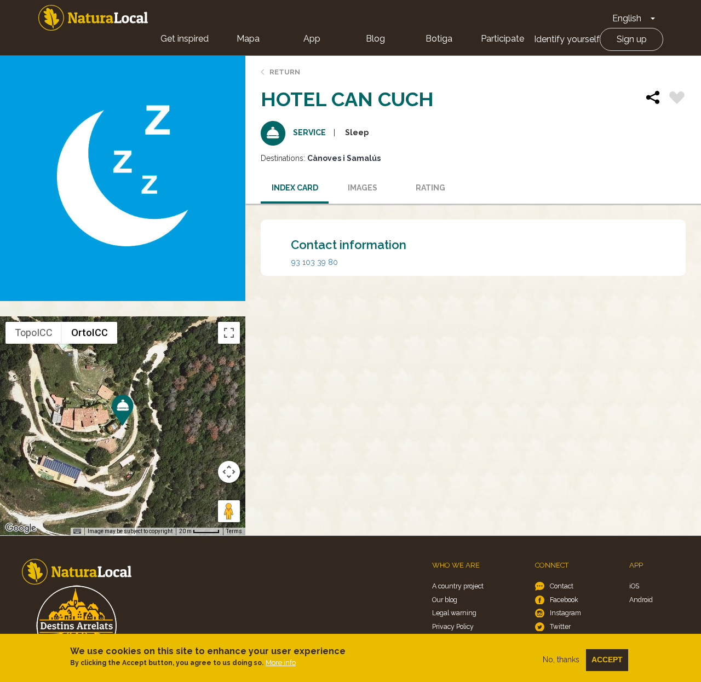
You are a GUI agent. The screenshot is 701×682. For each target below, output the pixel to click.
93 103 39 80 (314, 262)
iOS (634, 586)
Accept (607, 659)
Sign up (632, 39)
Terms (234, 531)
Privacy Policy (453, 626)
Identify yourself (567, 39)
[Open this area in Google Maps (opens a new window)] (21, 528)
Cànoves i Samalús (344, 158)
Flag (677, 99)
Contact (561, 586)
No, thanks (561, 659)
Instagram (565, 613)
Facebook (564, 600)
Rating (430, 187)
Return (284, 72)
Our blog (444, 600)
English (626, 18)
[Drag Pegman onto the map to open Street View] (229, 511)
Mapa (248, 38)
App (311, 38)
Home (93, 18)
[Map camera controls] (229, 472)
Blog (375, 38)
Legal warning (454, 613)
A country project (458, 586)
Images (362, 187)
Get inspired (184, 38)
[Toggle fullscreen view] (229, 333)
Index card (295, 187)
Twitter (560, 626)
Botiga (439, 38)
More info (281, 662)
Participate (502, 38)
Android (641, 600)
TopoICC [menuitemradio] (34, 332)
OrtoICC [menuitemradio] (89, 332)
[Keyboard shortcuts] (77, 531)
